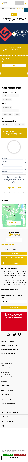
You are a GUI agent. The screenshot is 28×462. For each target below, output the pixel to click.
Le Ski (2, 365)
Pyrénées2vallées (8, 341)
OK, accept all (8, 454)
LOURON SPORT (20, 8)
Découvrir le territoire (8, 390)
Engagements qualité (9, 349)
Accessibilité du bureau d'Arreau (14, 258)
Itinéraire (14, 222)
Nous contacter (14, 240)
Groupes (9, 417)
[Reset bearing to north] (24, 223)
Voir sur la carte (9, 52)
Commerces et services (10, 8)
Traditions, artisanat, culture (7, 376)
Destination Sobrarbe (8, 403)
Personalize (14, 457)
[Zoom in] (24, 219)
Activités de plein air (5, 370)
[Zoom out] (24, 221)
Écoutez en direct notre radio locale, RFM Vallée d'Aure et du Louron (14, 315)
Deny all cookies (20, 454)
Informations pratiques (10, 345)
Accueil (3, 8)
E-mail (14, 65)
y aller (15, 263)
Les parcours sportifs (5, 367)
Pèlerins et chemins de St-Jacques (8, 378)
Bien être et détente (5, 372)
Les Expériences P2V (7, 363)
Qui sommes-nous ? (13, 412)
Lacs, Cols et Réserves (5, 374)
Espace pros (10, 421)
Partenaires (10, 426)
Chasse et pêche (4, 381)
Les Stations (5, 394)
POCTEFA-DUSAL (8, 353)
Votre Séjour (5, 385)
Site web (7, 61)
